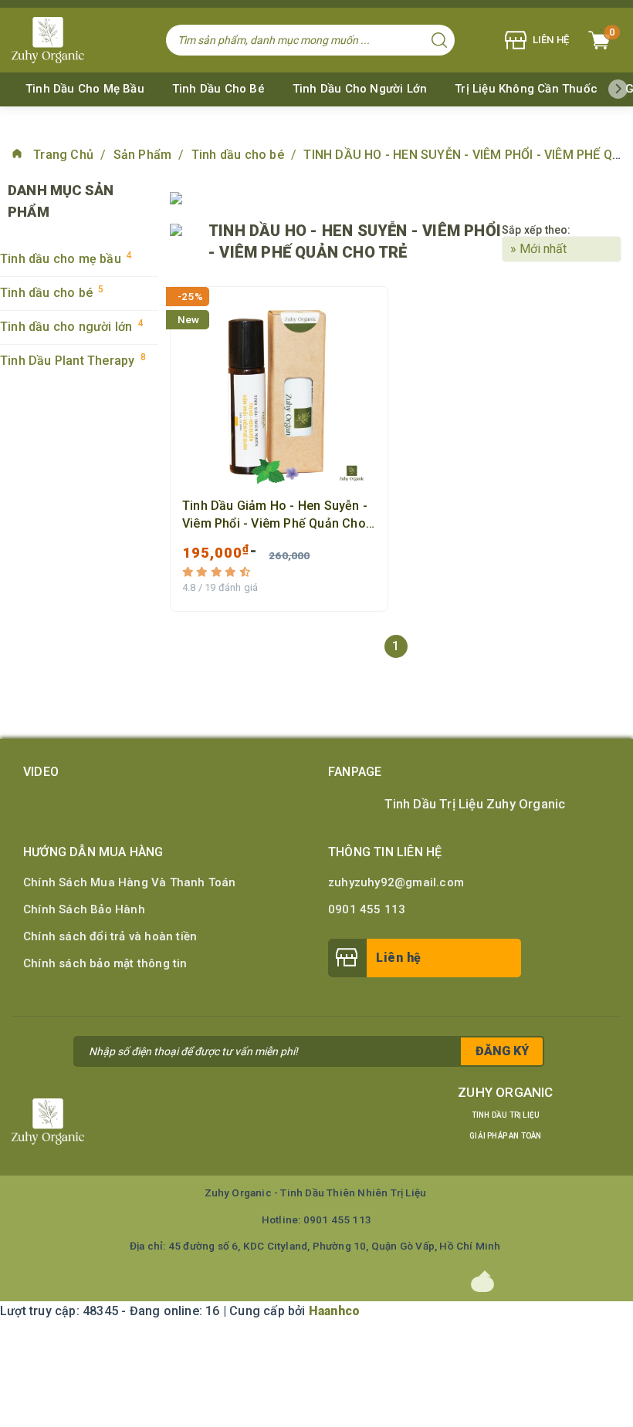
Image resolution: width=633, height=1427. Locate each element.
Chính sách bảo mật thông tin (105, 963)
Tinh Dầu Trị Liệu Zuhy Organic (475, 803)
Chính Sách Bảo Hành (84, 909)
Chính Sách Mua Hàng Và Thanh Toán (129, 882)
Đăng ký (502, 1051)
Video (41, 771)
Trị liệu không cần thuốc (526, 89)
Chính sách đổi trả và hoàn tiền (110, 936)
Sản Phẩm (144, 154)
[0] (599, 40)
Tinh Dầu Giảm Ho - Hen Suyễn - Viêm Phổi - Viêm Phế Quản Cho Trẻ (274, 515)
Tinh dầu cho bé (218, 89)
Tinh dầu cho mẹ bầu (84, 89)
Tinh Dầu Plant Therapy (73, 360)
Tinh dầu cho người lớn (360, 89)
